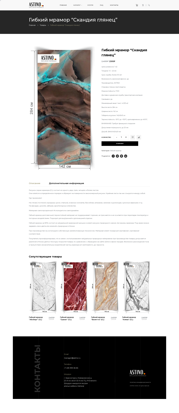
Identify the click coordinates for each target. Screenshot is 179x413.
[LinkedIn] (125, 156)
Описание (34, 183)
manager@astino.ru (72, 358)
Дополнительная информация (66, 183)
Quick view (36, 309)
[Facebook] (113, 156)
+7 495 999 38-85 (71, 368)
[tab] (34, 183)
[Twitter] (117, 156)
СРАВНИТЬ (139, 137)
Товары (43, 25)
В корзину (119, 143)
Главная (32, 25)
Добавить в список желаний (132, 137)
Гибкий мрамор (115, 151)
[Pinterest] (121, 156)
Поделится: (106, 156)
